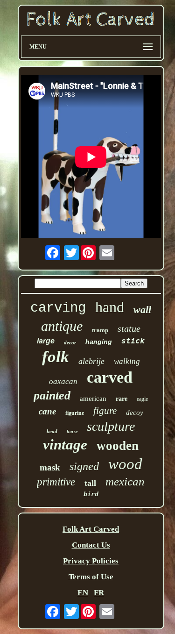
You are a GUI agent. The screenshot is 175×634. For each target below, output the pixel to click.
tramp (100, 330)
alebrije (91, 361)
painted (52, 395)
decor (70, 342)
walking (127, 361)
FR (99, 592)
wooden (118, 446)
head (52, 431)
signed (84, 466)
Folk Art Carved (91, 529)
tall (90, 483)
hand (109, 307)
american (93, 398)
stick (133, 340)
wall (142, 309)
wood (125, 464)
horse (72, 431)
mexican (125, 481)
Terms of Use (91, 576)
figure (105, 410)
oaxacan (63, 381)
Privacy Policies (91, 560)
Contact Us (91, 545)
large (46, 341)
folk (55, 357)
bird (91, 494)
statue (129, 328)
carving (58, 308)
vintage (65, 444)
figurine (74, 413)
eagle (142, 399)
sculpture (111, 426)
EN (82, 592)
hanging (98, 341)
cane (47, 411)
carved (110, 377)
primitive (56, 482)
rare (121, 398)
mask (50, 467)
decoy (134, 412)
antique (62, 326)
